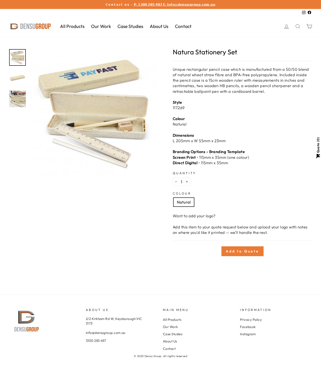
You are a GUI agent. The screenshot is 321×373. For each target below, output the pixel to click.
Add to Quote (242, 251)
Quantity (184, 173)
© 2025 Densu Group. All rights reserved (160, 356)
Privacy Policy (251, 320)
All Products (72, 26)
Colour (182, 193)
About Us (159, 26)
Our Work (101, 26)
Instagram (248, 334)
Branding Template (227, 151)
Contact (183, 26)
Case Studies (130, 26)
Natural (184, 202)
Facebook (248, 327)
